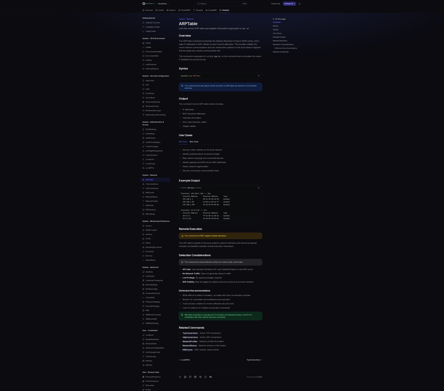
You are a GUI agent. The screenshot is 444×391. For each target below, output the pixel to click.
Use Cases (277, 33)
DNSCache (188, 350)
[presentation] (157, 202)
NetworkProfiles (190, 341)
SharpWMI (212, 10)
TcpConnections (190, 333)
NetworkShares (190, 345)
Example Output (279, 37)
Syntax (275, 26)
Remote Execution (280, 41)
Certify (161, 10)
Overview (149, 10)
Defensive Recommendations (286, 48)
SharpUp (199, 10)
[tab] (183, 141)
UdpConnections (190, 337)
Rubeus (172, 10)
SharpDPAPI (185, 10)
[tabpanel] (220, 160)
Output (275, 30)
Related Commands (281, 52)
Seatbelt (225, 10)
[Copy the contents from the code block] (258, 75)
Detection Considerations (283, 44)
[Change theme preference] (300, 4)
